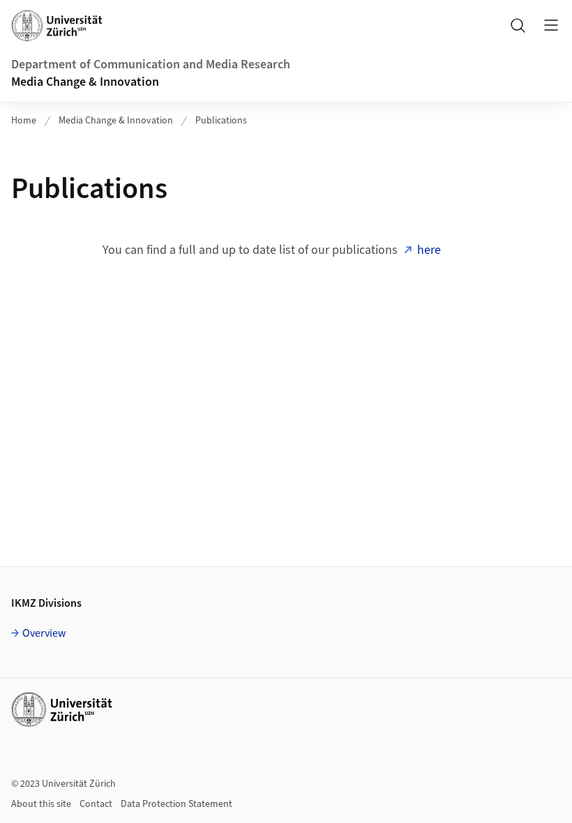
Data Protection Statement (176, 804)
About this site (41, 804)
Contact (96, 804)
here (429, 250)
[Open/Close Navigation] (551, 25)
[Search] (517, 25)
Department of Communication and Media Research (150, 64)
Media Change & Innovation (85, 82)
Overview (44, 633)
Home (23, 121)
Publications (221, 121)
